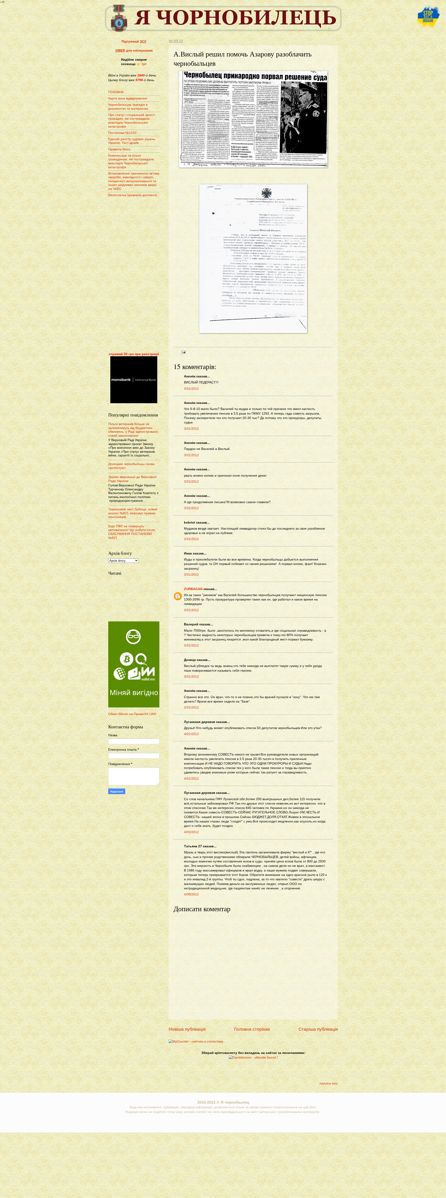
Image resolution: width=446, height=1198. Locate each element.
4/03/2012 (191, 832)
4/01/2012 (191, 734)
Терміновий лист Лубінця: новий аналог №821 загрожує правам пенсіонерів (132, 513)
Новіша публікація (187, 1029)
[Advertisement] (133, 275)
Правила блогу (119, 149)
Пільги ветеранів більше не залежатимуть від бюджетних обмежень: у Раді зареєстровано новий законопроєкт (133, 429)
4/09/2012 (191, 894)
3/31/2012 (191, 388)
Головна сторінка (252, 1029)
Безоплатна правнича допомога (132, 195)
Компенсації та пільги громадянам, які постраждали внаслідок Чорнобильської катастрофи (131, 161)
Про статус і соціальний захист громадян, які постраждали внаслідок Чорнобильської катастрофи (131, 120)
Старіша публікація (318, 1029)
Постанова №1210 (122, 133)
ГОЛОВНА (116, 92)
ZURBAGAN (193, 589)
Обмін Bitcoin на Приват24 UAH (132, 714)
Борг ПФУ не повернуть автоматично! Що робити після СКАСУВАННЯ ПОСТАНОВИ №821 (131, 532)
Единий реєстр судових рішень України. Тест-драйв (131, 141)
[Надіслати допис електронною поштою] (183, 352)
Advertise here (328, 1083)
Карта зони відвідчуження (127, 98)
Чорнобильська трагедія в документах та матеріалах (128, 106)
